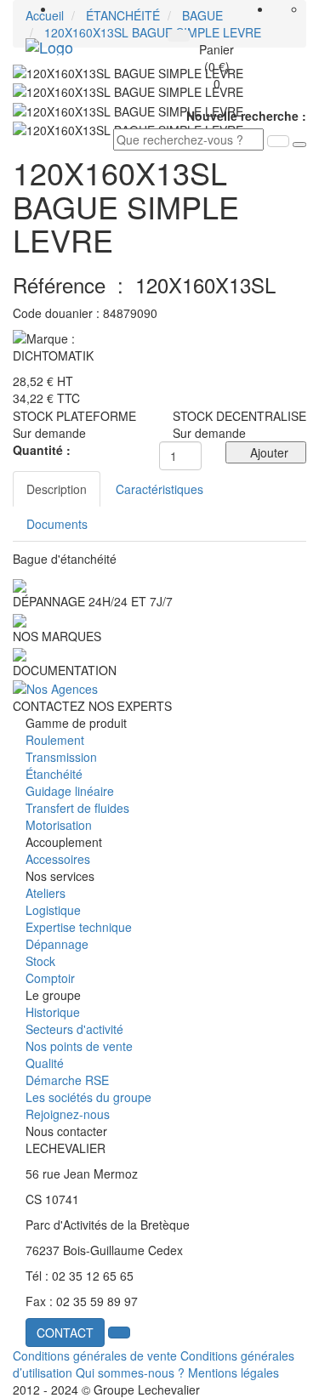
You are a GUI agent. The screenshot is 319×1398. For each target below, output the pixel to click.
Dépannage (57, 943)
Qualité (45, 1062)
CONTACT (65, 1332)
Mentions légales (233, 1372)
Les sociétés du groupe (88, 1096)
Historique (53, 1011)
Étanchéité (54, 773)
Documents (57, 523)
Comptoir (50, 977)
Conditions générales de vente (95, 1355)
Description (56, 488)
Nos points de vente (79, 1045)
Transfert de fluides (77, 807)
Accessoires (58, 858)
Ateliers (46, 892)
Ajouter (265, 452)
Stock (40, 960)
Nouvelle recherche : (246, 115)
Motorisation (59, 824)
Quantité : (42, 449)
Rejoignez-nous (68, 1113)
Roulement (55, 739)
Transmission (61, 756)
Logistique (53, 909)
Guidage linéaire (70, 790)
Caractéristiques (159, 488)
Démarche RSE (67, 1079)
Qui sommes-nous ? (130, 1372)
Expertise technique (79, 926)
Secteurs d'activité (74, 1028)
